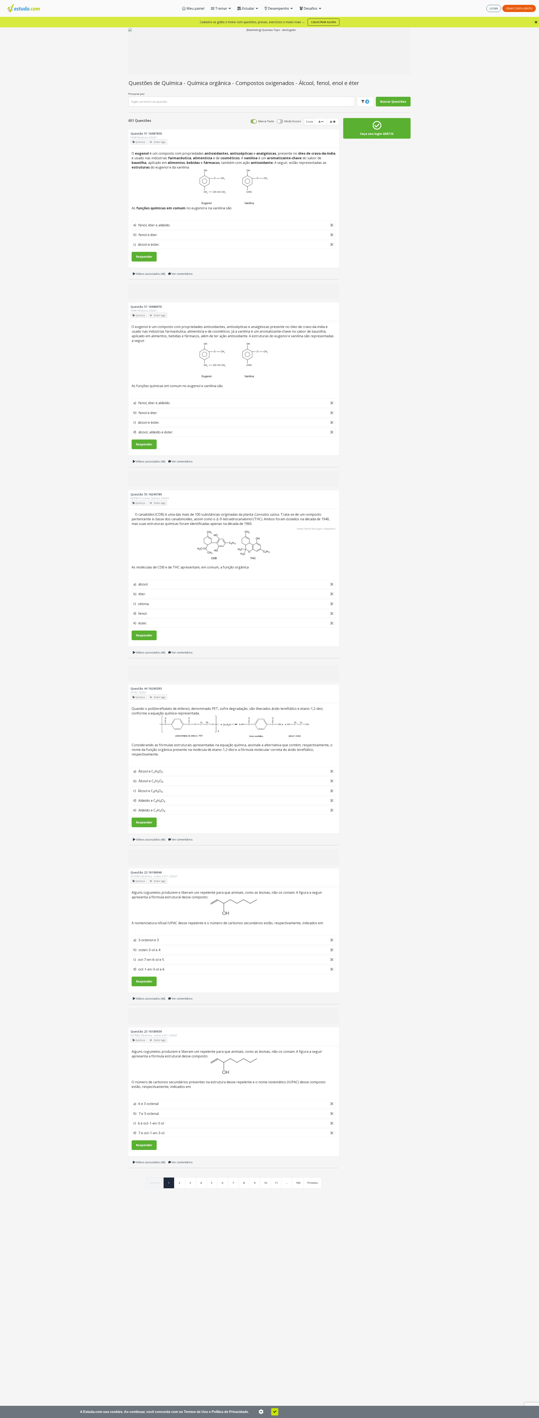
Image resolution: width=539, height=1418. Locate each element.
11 (276, 1183)
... (287, 1183)
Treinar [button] (221, 8)
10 (265, 1183)
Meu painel (195, 8)
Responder (144, 257)
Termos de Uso (196, 1412)
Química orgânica (209, 83)
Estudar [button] (248, 8)
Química (172, 83)
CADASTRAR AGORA (323, 22)
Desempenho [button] (278, 8)
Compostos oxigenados (265, 83)
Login (494, 8)
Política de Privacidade (230, 1412)
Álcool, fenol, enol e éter (329, 83)
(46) (150, 274)
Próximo (312, 1183)
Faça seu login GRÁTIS (377, 134)
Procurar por (136, 94)
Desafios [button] (310, 8)
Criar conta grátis (519, 8)
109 (298, 1183)
